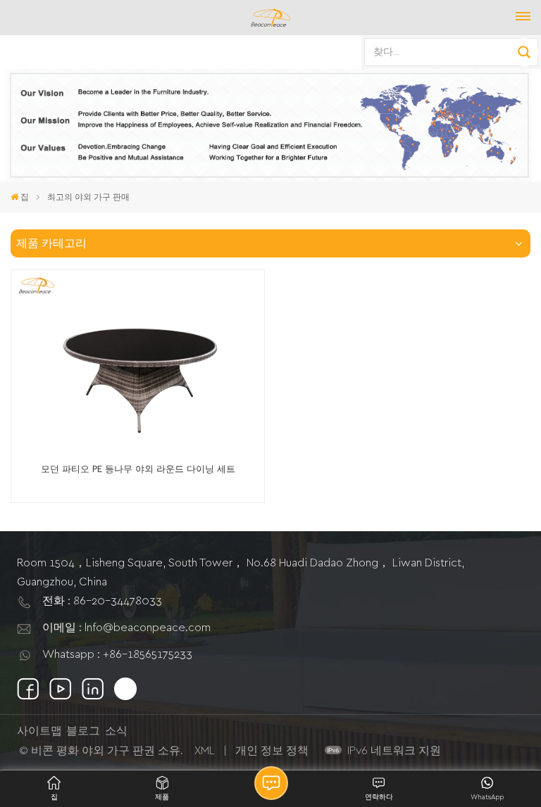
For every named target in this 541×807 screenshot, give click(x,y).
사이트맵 (39, 731)
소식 (116, 731)
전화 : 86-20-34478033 (102, 600)
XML (204, 750)
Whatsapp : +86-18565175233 (117, 654)
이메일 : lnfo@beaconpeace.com (126, 627)
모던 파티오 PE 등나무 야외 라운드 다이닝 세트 (138, 469)
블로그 (83, 731)
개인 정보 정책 (272, 750)
